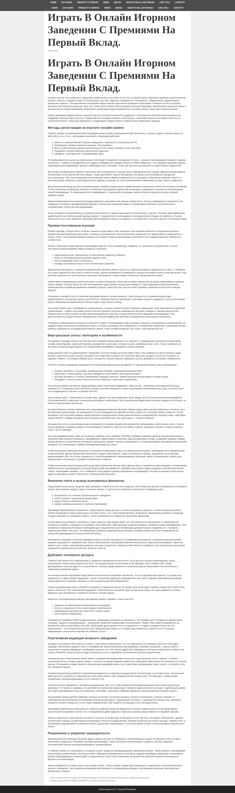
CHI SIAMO (66, 2)
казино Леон (65, 136)
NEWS (106, 2)
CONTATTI (180, 2)
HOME (53, 2)
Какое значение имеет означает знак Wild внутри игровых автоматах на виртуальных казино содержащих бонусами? (99, 778)
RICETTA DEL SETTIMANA (140, 8)
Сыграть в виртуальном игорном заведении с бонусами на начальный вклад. (82, 780)
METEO (117, 2)
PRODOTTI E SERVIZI (87, 2)
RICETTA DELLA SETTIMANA (140, 2)
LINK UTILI (164, 2)
